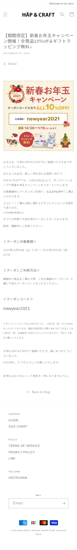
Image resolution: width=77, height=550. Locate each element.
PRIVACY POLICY (22, 452)
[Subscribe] (63, 503)
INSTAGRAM (18, 477)
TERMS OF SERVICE (24, 445)
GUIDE (14, 420)
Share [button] (12, 63)
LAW (12, 458)
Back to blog (41, 392)
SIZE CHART (18, 426)
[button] (5, 14)
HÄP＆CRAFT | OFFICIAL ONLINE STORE (36, 530)
